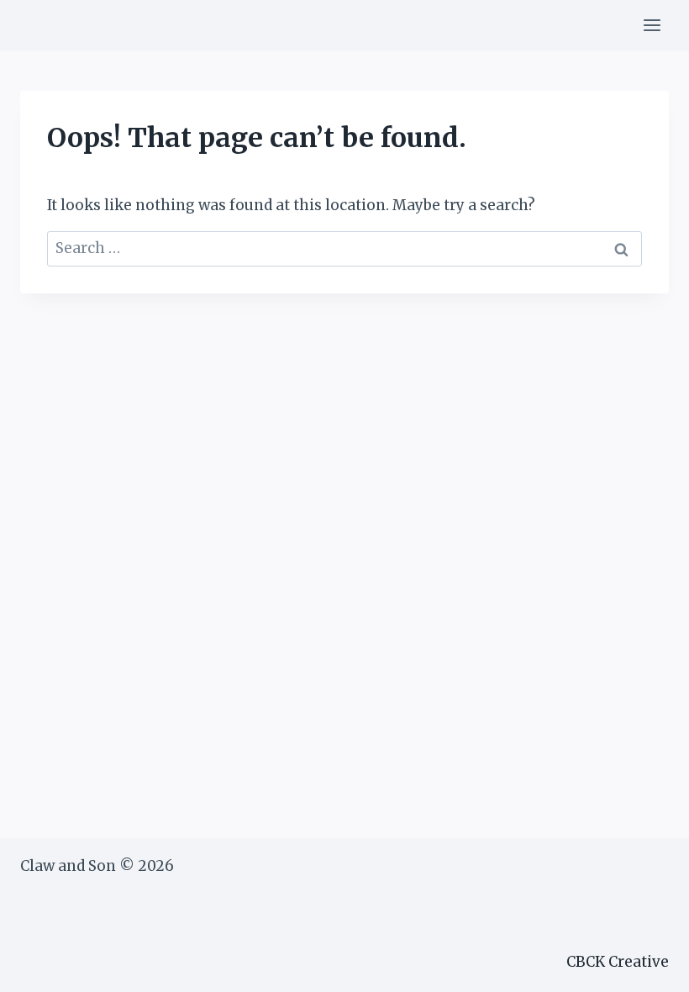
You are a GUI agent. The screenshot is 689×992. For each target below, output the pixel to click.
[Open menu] (651, 25)
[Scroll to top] (646, 966)
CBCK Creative (617, 961)
